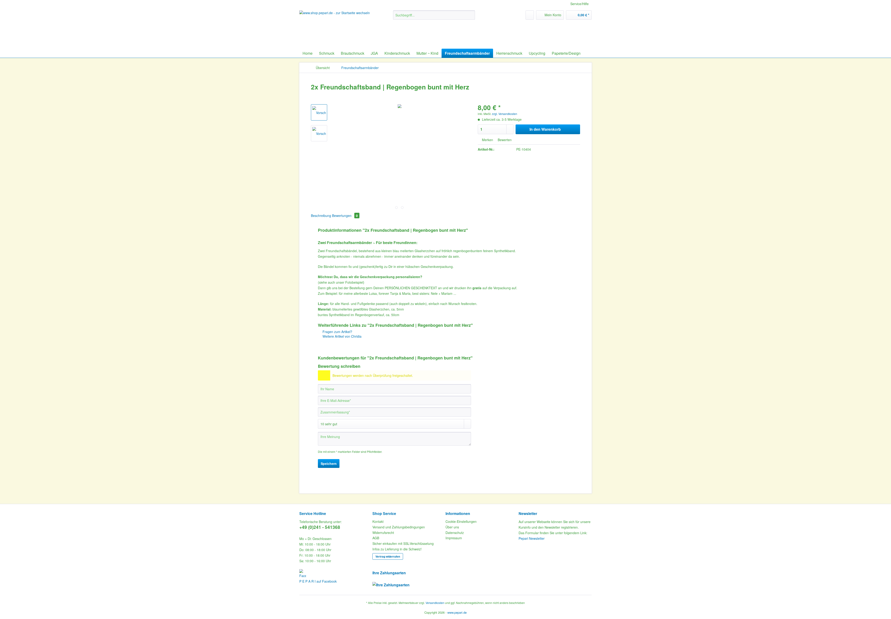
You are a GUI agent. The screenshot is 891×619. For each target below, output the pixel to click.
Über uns (452, 527)
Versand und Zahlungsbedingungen (398, 527)
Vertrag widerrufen (387, 556)
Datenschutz (455, 532)
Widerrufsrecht (383, 532)
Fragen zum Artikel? (337, 331)
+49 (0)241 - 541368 (319, 527)
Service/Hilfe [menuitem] (579, 3)
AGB (375, 538)
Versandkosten (435, 603)
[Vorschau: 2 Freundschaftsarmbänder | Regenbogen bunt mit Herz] (319, 112)
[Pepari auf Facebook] (334, 573)
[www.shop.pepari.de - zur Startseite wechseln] (335, 25)
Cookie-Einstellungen (461, 521)
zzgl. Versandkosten (504, 114)
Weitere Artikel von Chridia (342, 336)
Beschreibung (321, 215)
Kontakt (378, 521)
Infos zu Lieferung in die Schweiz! (397, 549)
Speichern (329, 463)
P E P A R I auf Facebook (318, 581)
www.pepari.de (457, 612)
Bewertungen (345, 215)
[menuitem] (434, 17)
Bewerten (504, 139)
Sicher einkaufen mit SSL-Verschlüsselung (403, 543)
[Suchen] (470, 15)
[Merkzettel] (530, 15)
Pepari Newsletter (532, 538)
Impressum (454, 538)
